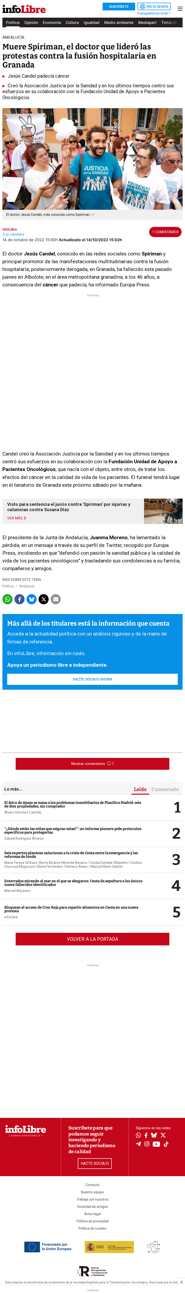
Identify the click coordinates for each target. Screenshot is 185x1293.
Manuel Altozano (17, 891)
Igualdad (91, 22)
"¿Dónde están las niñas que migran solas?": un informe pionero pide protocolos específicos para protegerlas (72, 831)
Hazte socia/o (95, 1163)
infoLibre (9, 229)
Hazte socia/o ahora (92, 679)
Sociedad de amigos (92, 1207)
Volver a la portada (92, 939)
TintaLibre (170, 22)
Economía (52, 22)
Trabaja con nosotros (93, 1199)
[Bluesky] (154, 1135)
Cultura (72, 22)
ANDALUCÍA (13, 37)
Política (13, 22)
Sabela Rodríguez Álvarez (24, 838)
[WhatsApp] (138, 1135)
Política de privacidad (93, 1221)
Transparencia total (153, 13)
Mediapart (147, 22)
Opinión (31, 22)
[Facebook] (146, 1136)
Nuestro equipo (92, 1192)
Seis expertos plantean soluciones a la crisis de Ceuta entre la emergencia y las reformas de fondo (71, 855)
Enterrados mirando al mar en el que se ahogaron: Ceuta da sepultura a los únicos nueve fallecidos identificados (73, 883)
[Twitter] (163, 1135)
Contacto (92, 1185)
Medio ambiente (118, 22)
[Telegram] (138, 1144)
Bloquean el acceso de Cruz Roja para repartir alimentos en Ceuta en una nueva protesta (71, 909)
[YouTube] (156, 1145)
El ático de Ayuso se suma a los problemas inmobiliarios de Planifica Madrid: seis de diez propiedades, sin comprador (72, 804)
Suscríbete (119, 6)
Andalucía (26, 586)
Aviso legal (92, 1214)
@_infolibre (15, 234)
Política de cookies (92, 1228)
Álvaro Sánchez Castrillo (22, 812)
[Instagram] (146, 1144)
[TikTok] (166, 1145)
